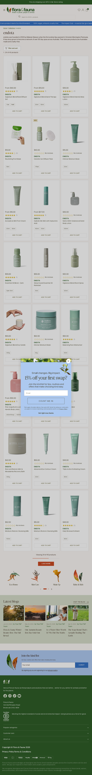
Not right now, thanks (46, 413)
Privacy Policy (63, 409)
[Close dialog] (68, 361)
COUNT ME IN (46, 401)
